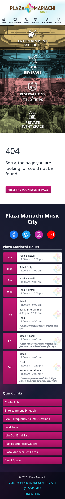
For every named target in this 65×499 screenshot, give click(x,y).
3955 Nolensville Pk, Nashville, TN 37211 (32, 482)
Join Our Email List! (17, 435)
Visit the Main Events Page (28, 190)
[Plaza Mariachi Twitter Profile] (26, 234)
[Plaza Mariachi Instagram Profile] (39, 234)
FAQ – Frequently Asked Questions (27, 419)
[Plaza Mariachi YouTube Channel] (51, 234)
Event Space (13, 460)
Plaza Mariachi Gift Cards (21, 452)
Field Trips (11, 427)
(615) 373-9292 (32, 488)
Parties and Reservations (21, 444)
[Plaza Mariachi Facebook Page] (14, 234)
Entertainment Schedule (21, 410)
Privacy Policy (32, 493)
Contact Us (12, 402)
